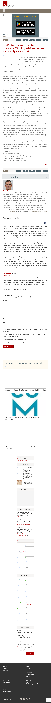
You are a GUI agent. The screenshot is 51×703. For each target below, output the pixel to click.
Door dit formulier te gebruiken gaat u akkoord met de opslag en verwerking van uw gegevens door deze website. (24, 335)
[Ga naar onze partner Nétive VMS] (21, 604)
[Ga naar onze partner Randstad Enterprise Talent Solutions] (21, 581)
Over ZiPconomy (7, 690)
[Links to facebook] (24, 633)
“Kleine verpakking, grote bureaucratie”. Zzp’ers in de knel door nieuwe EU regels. (28, 483)
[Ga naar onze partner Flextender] (30, 552)
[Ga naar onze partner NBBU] (21, 609)
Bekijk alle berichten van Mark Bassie (38, 211)
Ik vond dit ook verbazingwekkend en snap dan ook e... (25, 534)
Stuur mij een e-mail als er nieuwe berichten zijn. (16, 343)
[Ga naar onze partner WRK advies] (30, 621)
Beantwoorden (7, 269)
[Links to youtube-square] (19, 633)
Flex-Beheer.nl (12, 211)
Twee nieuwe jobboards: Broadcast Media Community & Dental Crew (25, 390)
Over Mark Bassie (8, 191)
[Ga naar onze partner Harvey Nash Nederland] (21, 569)
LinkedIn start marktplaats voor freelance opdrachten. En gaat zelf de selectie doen (25, 448)
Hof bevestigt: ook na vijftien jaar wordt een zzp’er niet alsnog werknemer (28, 469)
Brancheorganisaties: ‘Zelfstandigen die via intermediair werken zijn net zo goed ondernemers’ (24, 476)
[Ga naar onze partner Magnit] (21, 557)
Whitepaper (6, 670)
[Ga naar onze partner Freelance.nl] (30, 604)
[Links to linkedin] (28, 633)
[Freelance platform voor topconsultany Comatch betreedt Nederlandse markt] (25, 404)
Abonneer (29, 653)
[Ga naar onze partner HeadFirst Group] (30, 563)
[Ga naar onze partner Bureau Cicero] (21, 615)
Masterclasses (29, 668)
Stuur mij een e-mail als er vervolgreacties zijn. (15, 339)
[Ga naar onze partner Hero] (30, 569)
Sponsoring (28, 682)
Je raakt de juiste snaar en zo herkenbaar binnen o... (25, 526)
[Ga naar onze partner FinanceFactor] (30, 546)
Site (4, 326)
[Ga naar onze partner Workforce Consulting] (30, 586)
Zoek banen (6, 684)
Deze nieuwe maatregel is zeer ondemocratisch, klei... (24, 518)
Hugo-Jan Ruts (7, 223)
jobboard (46, 164)
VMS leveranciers (30, 674)
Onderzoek (5, 668)
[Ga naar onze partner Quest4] (21, 586)
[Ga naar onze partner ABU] (30, 609)
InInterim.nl (36, 56)
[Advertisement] (25, 498)
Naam (5, 319)
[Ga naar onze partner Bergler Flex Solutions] (21, 621)
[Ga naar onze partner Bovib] (30, 557)
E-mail (5, 322)
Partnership (28, 680)
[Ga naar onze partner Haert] (21, 598)
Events (27, 666)
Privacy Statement (7, 691)
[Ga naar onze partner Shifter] (21, 592)
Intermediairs (29, 676)
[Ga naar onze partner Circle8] (21, 552)
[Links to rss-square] (32, 633)
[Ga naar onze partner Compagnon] (21, 563)
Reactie (5, 300)
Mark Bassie (6, 34)
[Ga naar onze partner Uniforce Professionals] (30, 615)
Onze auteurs (6, 680)
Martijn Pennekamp (8, 273)
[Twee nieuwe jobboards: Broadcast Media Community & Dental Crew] (25, 377)
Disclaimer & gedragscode (32, 684)
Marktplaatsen (29, 672)
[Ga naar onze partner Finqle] (21, 546)
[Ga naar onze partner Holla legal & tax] (30, 598)
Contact (5, 688)
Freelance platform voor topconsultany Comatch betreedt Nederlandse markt (22, 418)
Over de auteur (11, 177)
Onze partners (6, 682)
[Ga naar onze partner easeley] (30, 581)
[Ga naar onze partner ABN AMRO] (30, 592)
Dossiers (5, 666)
